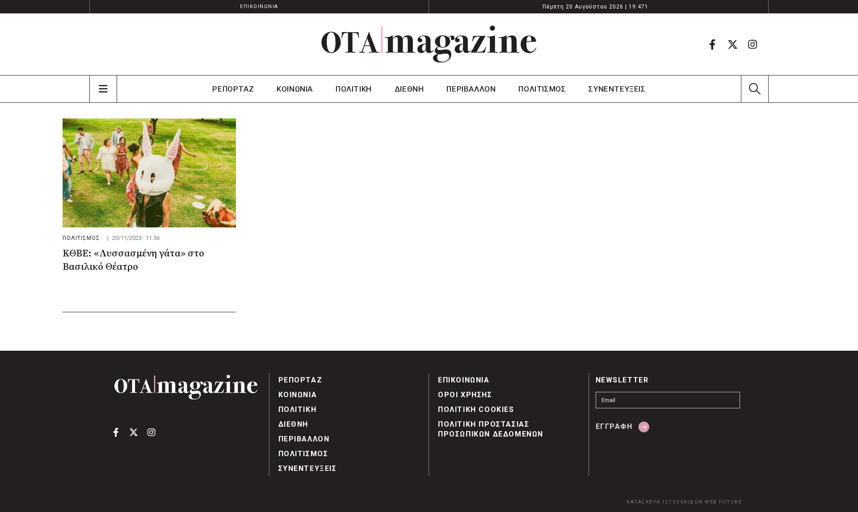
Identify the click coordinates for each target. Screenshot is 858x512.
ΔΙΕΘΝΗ (409, 88)
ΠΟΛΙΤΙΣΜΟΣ (542, 88)
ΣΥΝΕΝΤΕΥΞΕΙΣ (617, 88)
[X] (732, 44)
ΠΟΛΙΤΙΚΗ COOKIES (476, 409)
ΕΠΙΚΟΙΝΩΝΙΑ (259, 6)
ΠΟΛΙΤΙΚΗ (354, 88)
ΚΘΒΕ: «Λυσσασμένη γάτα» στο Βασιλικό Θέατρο (133, 260)
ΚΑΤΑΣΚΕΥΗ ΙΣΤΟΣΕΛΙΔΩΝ (665, 502)
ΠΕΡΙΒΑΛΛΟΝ (471, 88)
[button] (754, 89)
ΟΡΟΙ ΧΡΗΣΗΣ (465, 394)
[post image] (149, 172)
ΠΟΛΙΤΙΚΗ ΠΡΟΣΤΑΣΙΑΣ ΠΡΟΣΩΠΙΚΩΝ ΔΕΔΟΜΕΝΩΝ (490, 429)
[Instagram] (752, 44)
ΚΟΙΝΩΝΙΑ (295, 88)
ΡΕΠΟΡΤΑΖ (233, 88)
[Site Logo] (429, 44)
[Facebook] (712, 44)
